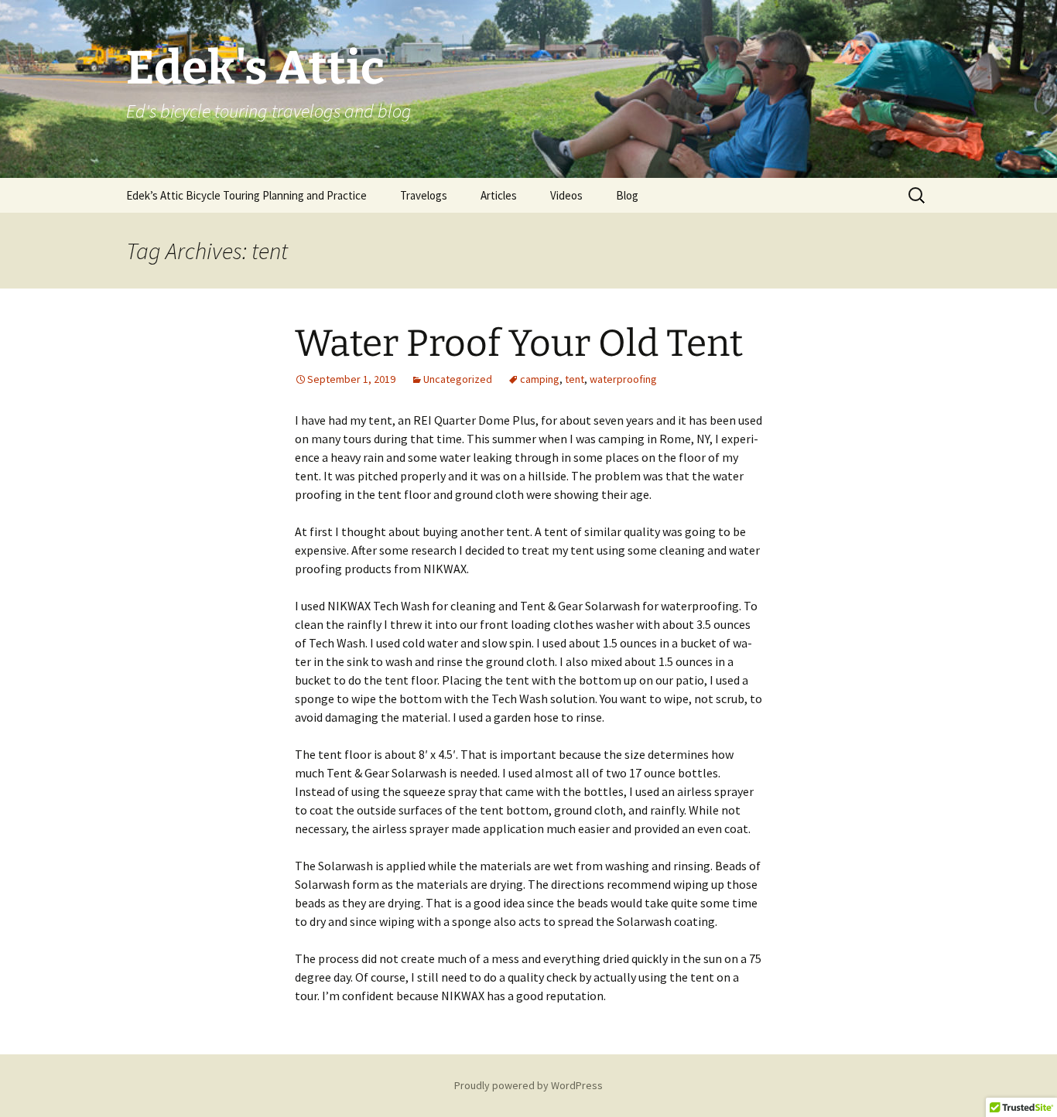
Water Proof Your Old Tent (519, 343)
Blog (627, 195)
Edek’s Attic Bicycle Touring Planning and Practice (246, 195)
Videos (566, 195)
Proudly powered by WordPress (528, 1085)
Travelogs (423, 195)
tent (574, 379)
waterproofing (623, 379)
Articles (499, 195)
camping (539, 379)
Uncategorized (457, 379)
